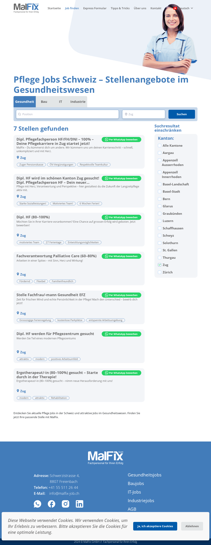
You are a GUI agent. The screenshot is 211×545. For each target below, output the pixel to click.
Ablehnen (192, 526)
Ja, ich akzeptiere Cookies (155, 526)
